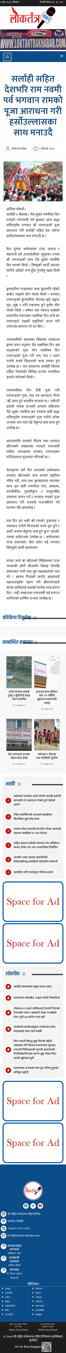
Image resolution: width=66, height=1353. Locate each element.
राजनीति (8, 1293)
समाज (38, 1293)
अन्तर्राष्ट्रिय (40, 1310)
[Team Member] (3, 1246)
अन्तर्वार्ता (9, 1315)
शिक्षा (7, 1302)
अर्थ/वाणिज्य (10, 1306)
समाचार (39, 1289)
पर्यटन (7, 1297)
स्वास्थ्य (39, 1297)
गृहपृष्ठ (7, 1289)
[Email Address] (3, 1236)
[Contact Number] (3, 1228)
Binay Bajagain (32, 1347)
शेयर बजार (40, 1306)
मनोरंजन (39, 1302)
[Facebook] (26, 1206)
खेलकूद (39, 1315)
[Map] (3, 1221)
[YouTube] (40, 1206)
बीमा (7, 1310)
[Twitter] (33, 1206)
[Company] (3, 1214)
